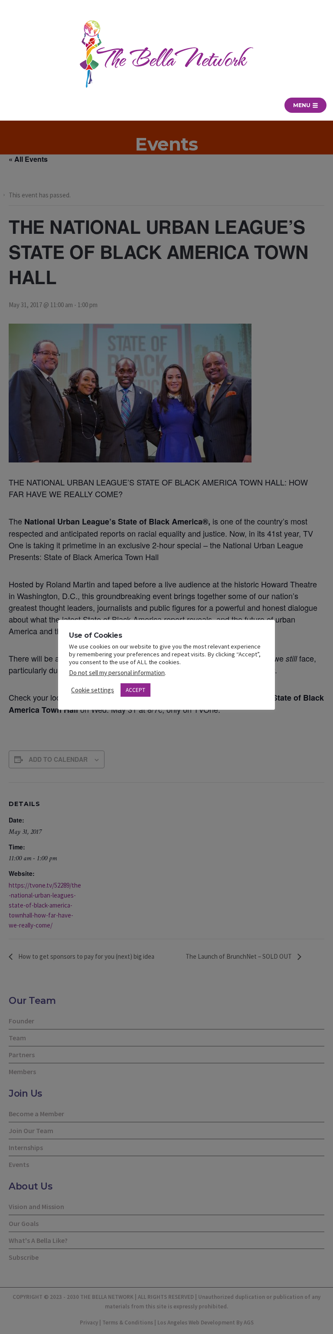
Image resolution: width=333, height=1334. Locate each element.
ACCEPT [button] (135, 690)
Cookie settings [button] (92, 690)
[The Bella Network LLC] (166, 54)
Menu (302, 105)
